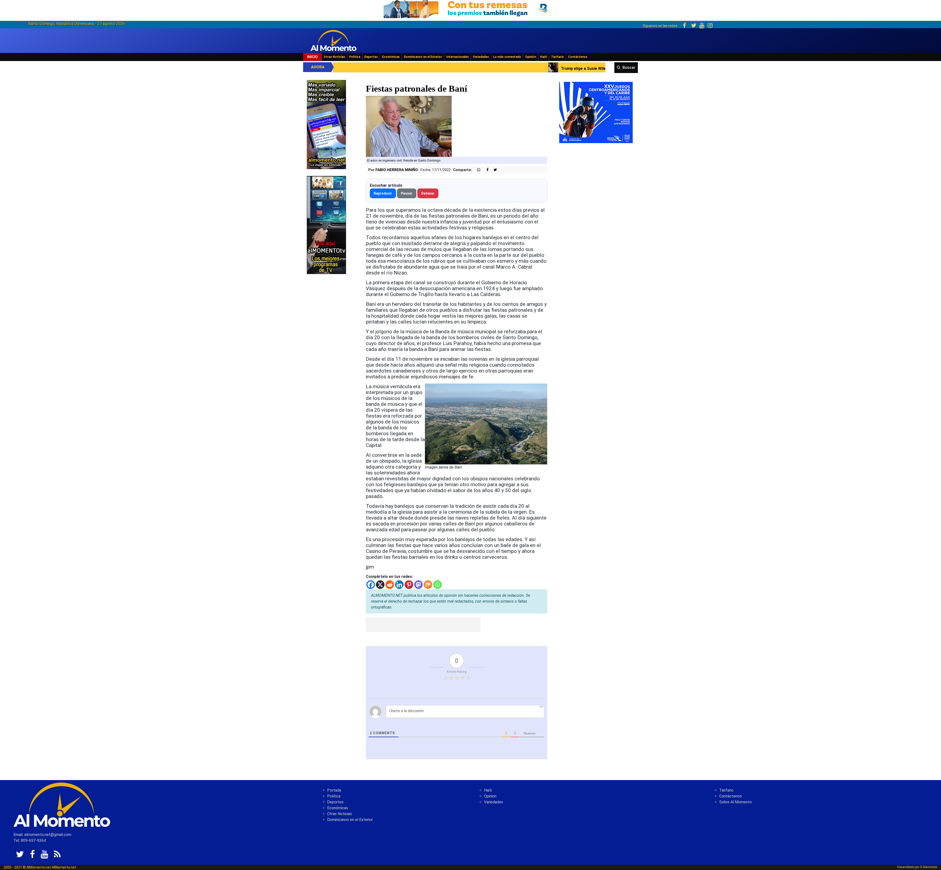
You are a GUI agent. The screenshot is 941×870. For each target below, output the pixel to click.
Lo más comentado (507, 57)
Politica (333, 796)
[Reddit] (389, 584)
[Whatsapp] (437, 584)
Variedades (481, 57)
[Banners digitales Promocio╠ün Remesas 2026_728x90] (470, 8)
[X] (380, 584)
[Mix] (428, 584)
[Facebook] (370, 584)
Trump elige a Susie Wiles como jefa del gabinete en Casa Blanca (490, 68)
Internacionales (457, 57)
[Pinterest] (409, 584)
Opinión (530, 57)
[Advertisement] (423, 624)
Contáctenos (577, 57)
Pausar (406, 193)
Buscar (628, 67)
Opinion (490, 796)
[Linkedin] (399, 584)
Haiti (488, 790)
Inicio (312, 57)
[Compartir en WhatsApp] (476, 170)
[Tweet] (493, 170)
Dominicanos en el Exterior (423, 57)
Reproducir (383, 193)
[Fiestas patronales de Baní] (409, 126)
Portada (334, 790)
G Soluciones (928, 867)
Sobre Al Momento (735, 802)
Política (354, 57)
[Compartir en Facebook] (485, 170)
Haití (543, 57)
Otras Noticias (334, 57)
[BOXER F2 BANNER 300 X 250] (596, 112)
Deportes (371, 57)
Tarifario (557, 57)
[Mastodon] (418, 584)
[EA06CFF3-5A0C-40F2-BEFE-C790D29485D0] (326, 224)
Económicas (391, 57)
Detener (427, 193)
